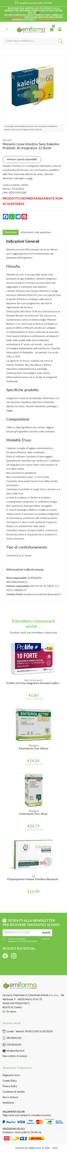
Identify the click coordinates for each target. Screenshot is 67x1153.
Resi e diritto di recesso (15, 1056)
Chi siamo (10, 1012)
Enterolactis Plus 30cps (33, 814)
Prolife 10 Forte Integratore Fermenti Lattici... (33, 683)
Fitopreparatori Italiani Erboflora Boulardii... (33, 879)
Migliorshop (35, 1148)
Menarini (7, 140)
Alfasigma (34, 746)
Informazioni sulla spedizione (35, 232)
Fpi (33, 876)
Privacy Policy (10, 1086)
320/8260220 (14, 1045)
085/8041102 (14, 1038)
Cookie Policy (10, 1081)
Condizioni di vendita (14, 1092)
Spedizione (8, 1103)
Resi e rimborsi (10, 1097)
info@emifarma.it (15, 1051)
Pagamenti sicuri (11, 1075)
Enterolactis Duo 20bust (33, 748)
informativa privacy (33, 939)
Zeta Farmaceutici (33, 680)
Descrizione (10, 232)
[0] (51, 29)
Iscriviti (46, 933)
